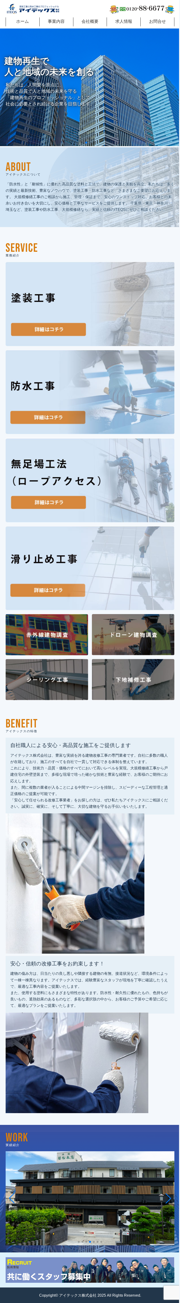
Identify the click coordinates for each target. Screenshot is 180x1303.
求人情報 (121, 21)
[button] (85, 142)
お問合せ (154, 21)
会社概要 (88, 21)
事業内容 (55, 21)
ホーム (22, 21)
